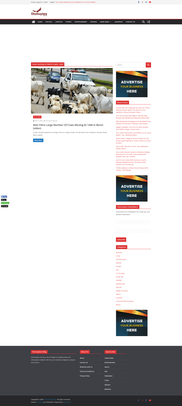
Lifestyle (58, 22)
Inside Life (119, 277)
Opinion (93, 22)
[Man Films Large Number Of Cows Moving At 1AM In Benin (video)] (72, 91)
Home (40, 22)
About (82, 358)
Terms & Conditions (87, 371)
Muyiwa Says (120, 284)
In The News (37, 117)
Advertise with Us (86, 367)
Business (119, 252)
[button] (110, 21)
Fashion (118, 263)
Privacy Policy (85, 376)
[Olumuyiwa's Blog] (33, 21)
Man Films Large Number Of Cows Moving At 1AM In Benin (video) (68, 126)
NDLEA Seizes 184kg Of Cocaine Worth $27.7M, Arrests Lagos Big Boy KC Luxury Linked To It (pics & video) (133, 140)
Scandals (119, 298)
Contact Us (130, 22)
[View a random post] (148, 21)
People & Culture (122, 291)
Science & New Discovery (125, 301)
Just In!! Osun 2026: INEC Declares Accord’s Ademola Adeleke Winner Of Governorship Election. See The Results (131, 162)
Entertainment (81, 22)
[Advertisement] (91, 40)
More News (104, 22)
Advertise (118, 22)
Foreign (118, 266)
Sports (68, 22)
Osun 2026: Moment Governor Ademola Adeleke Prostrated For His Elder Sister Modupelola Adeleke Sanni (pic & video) (133, 154)
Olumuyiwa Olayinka (51, 121)
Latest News (109, 358)
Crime (118, 256)
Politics (49, 22)
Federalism (108, 376)
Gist (117, 270)
